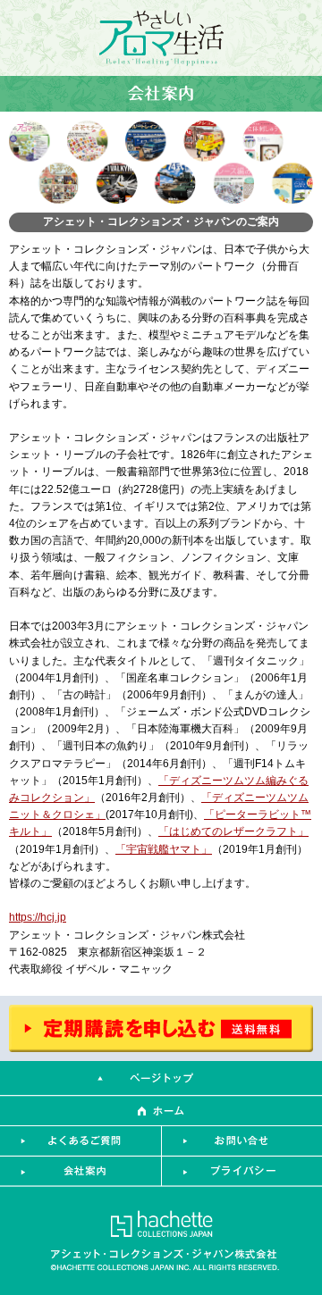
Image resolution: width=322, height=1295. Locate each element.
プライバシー (241, 1172)
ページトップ (161, 1078)
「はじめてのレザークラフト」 (233, 831)
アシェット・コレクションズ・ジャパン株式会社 (161, 1239)
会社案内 (80, 1172)
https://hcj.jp (37, 917)
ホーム (161, 1111)
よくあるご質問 (80, 1141)
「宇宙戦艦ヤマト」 (163, 849)
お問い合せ (241, 1141)
